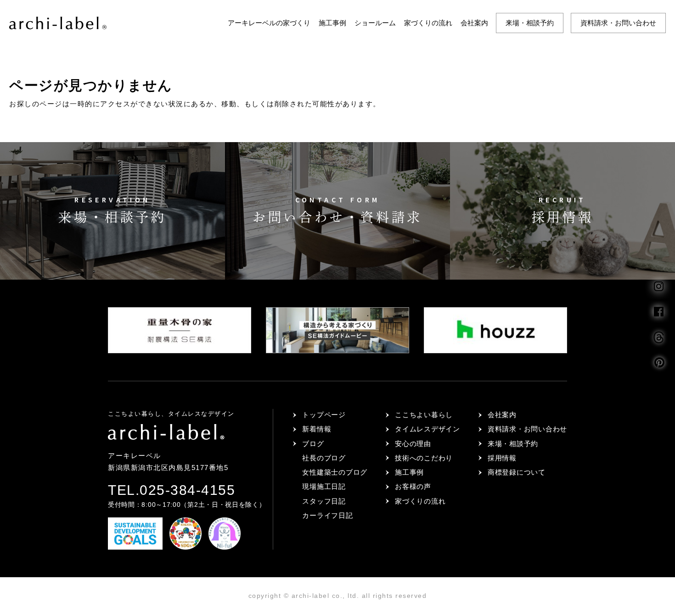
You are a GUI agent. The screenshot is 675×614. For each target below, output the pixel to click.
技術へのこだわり (424, 458)
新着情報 (316, 429)
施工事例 (332, 23)
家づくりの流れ (428, 23)
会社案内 (474, 23)
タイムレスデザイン (427, 429)
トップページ (324, 415)
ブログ (313, 444)
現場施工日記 (324, 486)
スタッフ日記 (324, 501)
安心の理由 (413, 444)
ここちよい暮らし (424, 415)
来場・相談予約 (530, 23)
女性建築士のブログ (334, 472)
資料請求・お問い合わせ (618, 23)
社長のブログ (324, 458)
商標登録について (517, 472)
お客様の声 (413, 486)
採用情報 (502, 458)
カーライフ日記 (327, 515)
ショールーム (375, 23)
